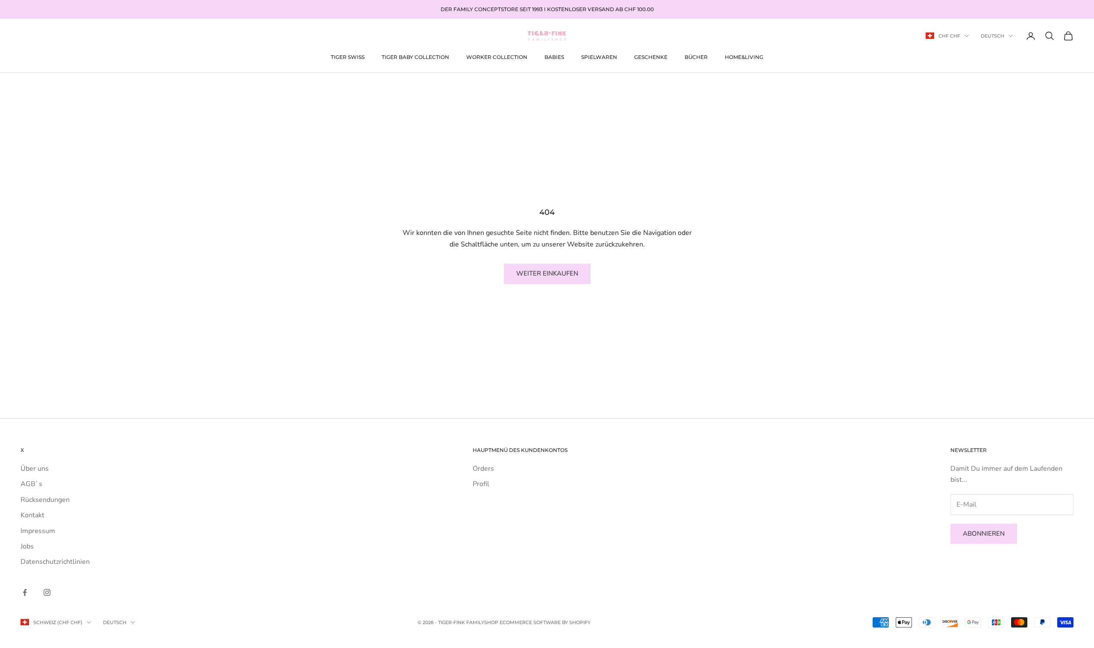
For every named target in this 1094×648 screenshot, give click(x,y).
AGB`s (31, 484)
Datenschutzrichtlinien (55, 561)
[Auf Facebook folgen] (25, 592)
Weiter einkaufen (547, 273)
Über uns (35, 468)
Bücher (696, 56)
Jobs (27, 546)
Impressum (38, 531)
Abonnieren (984, 533)
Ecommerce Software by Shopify (545, 622)
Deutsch (992, 36)
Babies (554, 56)
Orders (483, 468)
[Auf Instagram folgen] (47, 592)
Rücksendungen (45, 499)
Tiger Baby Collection (415, 56)
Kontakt (32, 515)
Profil (481, 484)
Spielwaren (599, 56)
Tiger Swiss (348, 56)
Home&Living (744, 56)
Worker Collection (496, 56)
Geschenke (651, 56)
